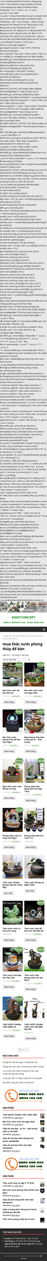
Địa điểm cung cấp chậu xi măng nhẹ (18, 1082)
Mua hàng (9, 702)
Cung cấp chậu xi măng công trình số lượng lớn (22, 1078)
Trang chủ (7, 636)
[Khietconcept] (23, 611)
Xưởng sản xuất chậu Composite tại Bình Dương (23, 1066)
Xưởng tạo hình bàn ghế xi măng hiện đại (20, 1062)
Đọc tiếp (8, 893)
